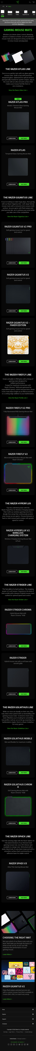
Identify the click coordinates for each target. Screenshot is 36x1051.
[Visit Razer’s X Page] (16, 1044)
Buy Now (24, 138)
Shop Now (21, 24)
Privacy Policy (19, 1032)
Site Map (5, 1032)
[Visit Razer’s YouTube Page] (19, 1044)
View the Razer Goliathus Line (18, 728)
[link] (17, 2)
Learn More (12, 138)
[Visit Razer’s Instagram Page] (11, 1044)
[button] (2, 2)
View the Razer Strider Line (18, 600)
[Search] (30, 2)
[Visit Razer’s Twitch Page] (25, 1044)
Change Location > (21, 1038)
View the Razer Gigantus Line (18, 216)
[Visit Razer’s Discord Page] (27, 1044)
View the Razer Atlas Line (18, 90)
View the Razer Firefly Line (18, 398)
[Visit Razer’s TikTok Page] (22, 1044)
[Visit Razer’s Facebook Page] (8, 1044)
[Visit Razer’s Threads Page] (14, 1044)
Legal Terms (12, 1032)
